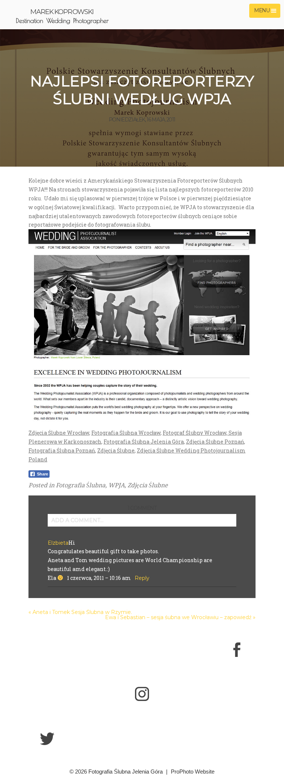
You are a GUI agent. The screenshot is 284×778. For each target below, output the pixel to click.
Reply (142, 578)
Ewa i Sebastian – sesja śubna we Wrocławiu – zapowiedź (178, 617)
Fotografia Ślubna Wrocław (125, 432)
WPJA (116, 485)
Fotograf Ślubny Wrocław (194, 432)
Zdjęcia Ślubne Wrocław (58, 432)
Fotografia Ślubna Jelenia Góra (144, 441)
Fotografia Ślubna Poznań (61, 450)
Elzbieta (58, 543)
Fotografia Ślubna (80, 485)
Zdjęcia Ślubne (116, 450)
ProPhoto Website (192, 771)
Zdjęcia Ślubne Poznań (215, 441)
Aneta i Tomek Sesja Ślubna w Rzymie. (82, 612)
